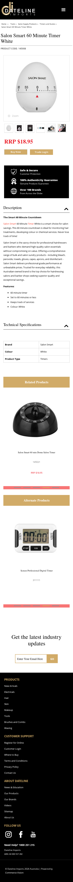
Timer (31, 223)
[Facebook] (21, 835)
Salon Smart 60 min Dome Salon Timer (36, 452)
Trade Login (41, 152)
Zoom (15, 116)
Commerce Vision (14, 872)
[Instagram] (8, 835)
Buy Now (16, 151)
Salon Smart (9, 223)
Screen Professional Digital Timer (37, 570)
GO (52, 659)
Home (4, 24)
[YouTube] (33, 835)
